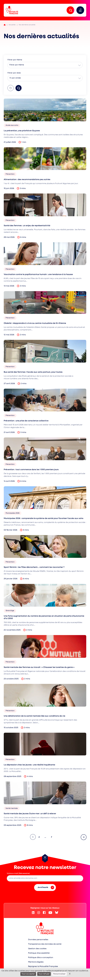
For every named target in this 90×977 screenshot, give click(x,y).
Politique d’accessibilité (39, 953)
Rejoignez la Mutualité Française (43, 966)
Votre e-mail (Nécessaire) (18, 873)
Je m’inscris (43, 887)
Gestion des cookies (37, 949)
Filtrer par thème (16, 65)
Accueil (5, 25)
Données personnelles (38, 940)
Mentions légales (35, 962)
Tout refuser (44, 974)
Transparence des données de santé (44, 944)
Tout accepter (28, 974)
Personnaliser (59, 974)
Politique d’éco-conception (40, 958)
